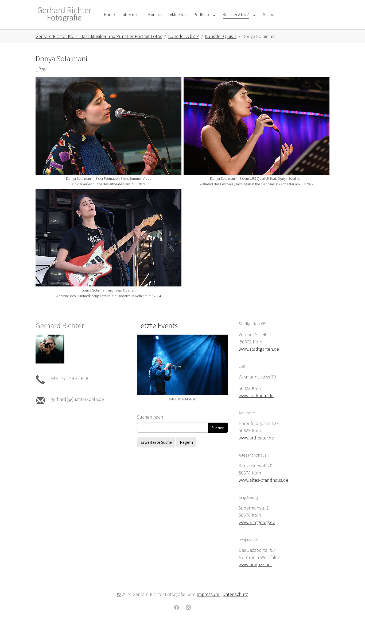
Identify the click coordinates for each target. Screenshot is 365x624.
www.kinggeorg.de (257, 522)
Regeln (186, 442)
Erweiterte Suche (156, 442)
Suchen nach (150, 417)
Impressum (208, 594)
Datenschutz (235, 594)
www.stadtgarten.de (259, 349)
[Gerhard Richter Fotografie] (65, 14)
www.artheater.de (256, 438)
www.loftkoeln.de (256, 395)
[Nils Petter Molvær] (182, 365)
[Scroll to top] (352, 611)
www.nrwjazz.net (255, 564)
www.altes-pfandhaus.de (263, 480)
